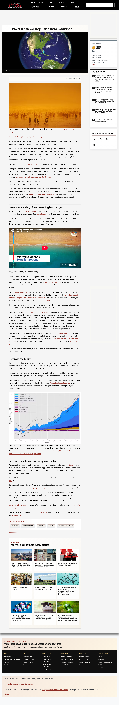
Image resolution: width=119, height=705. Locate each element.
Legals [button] (64, 7)
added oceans (42, 214)
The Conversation (40, 512)
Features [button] (50, 7)
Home (33, 3)
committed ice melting (61, 333)
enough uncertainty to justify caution (36, 312)
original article (17, 515)
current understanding (21, 292)
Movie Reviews (84, 659)
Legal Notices (46, 669)
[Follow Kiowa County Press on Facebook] (101, 139)
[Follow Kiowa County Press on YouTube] (94, 145)
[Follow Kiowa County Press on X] (94, 139)
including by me (43, 300)
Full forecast (96, 65)
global (41, 526)
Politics (6, 662)
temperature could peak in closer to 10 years (33, 177)
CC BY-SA (37, 453)
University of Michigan (35, 137)
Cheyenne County (28, 659)
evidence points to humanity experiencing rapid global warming (36, 488)
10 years (71, 465)
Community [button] (61, 3)
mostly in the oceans (53, 282)
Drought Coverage (66, 662)
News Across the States (12, 659)
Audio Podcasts (84, 662)
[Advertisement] (103, 217)
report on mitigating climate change (43, 194)
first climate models (29, 211)
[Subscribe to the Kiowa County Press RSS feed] (107, 139)
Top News (7, 657)
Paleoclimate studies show (60, 383)
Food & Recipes (84, 657)
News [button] (50, 3)
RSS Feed (101, 659)
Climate (15, 526)
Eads (24, 665)
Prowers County (28, 662)
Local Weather (65, 665)
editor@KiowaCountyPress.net (20, 684)
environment (28, 526)
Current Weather (66, 657)
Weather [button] (74, 3)
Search (100, 657)
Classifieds (35, 7)
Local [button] (41, 3)
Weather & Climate (66, 659)
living (51, 526)
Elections (7, 665)
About (76, 7)
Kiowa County (27, 657)
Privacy (100, 667)
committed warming (30, 164)
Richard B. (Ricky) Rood (17, 137)
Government (46, 657)
